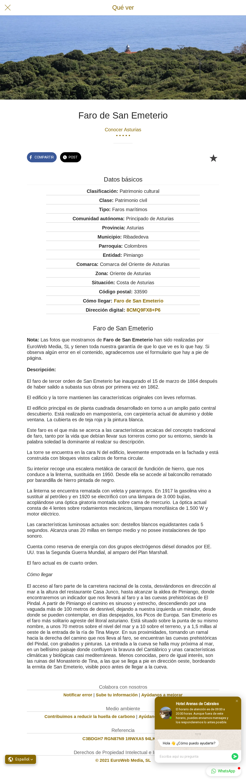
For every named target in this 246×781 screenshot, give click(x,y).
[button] (236, 701)
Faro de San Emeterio (138, 300)
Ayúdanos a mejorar (162, 695)
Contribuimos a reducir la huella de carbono (89, 716)
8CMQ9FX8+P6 (143, 310)
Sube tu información (117, 695)
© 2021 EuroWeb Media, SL (123, 760)
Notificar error (77, 695)
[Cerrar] (8, 8)
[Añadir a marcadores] (213, 158)
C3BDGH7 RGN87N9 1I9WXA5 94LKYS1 (123, 738)
